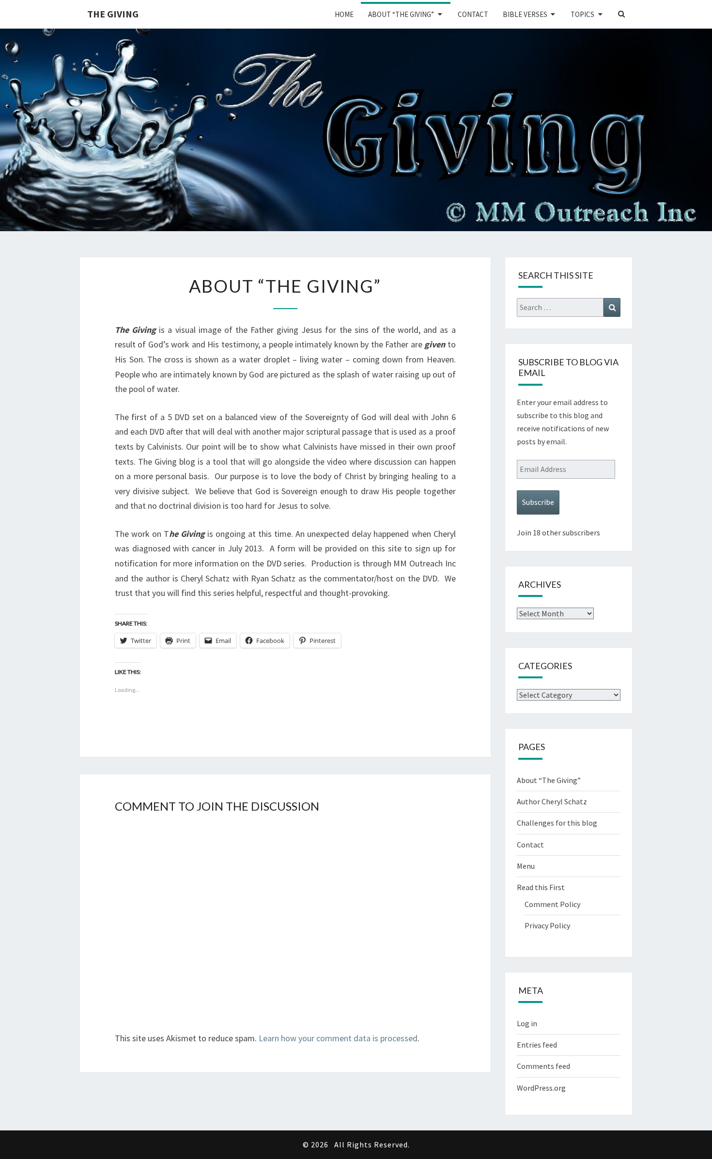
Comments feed (543, 1066)
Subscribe (538, 502)
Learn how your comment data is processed (338, 1038)
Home (344, 14)
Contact (473, 14)
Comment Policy (552, 904)
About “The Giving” (401, 14)
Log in (527, 1023)
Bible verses (525, 14)
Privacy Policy (547, 925)
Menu (526, 866)
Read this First (541, 887)
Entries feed (537, 1044)
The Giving (113, 14)
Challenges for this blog (557, 823)
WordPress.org (541, 1088)
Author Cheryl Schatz (552, 801)
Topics (582, 14)
